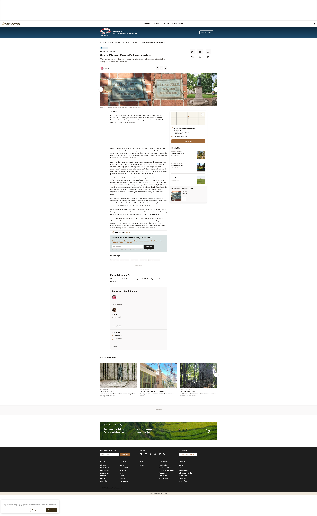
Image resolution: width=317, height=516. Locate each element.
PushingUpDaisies (117, 304)
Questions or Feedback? (158, 493)
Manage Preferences (37, 510)
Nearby (102, 478)
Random (103, 475)
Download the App (189, 454)
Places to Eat (104, 473)
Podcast (122, 478)
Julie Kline (107, 68)
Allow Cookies (51, 510)
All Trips (142, 465)
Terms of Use (149, 249)
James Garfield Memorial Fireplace (153, 391)
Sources (114, 346)
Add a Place (104, 481)
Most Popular (104, 470)
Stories (122, 465)
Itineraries (123, 470)
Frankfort (184, 193)
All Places (103, 465)
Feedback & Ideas (165, 467)
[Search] (314, 24)
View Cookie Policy (21, 505)
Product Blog (163, 473)
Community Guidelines (166, 470)
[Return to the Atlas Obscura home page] (11, 24)
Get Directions (188, 141)
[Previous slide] (100, 89)
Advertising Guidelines (186, 473)
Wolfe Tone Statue (107, 391)
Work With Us (163, 478)
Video (122, 475)
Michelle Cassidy (117, 317)
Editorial (123, 461)
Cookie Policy (183, 478)
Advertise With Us (184, 470)
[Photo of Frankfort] (176, 196)
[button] (192, 51)
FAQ (180, 467)
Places (102, 461)
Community (163, 461)
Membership (163, 465)
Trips (141, 461)
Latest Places (104, 467)
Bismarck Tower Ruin (187, 391)
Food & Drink (124, 467)
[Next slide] (216, 89)
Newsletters (124, 481)
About (181, 465)
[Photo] (201, 155)
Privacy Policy (142, 249)
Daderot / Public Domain (134, 107)
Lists (121, 473)
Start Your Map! (206, 32)
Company (182, 461)
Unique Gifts (163, 475)
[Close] (56, 502)
